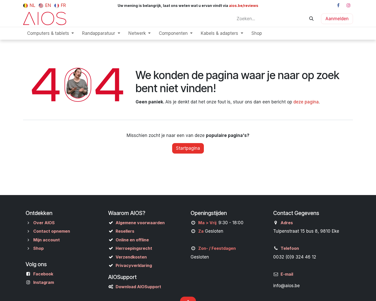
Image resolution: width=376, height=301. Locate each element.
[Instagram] (348, 5)
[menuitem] (29, 5)
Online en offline (132, 239)
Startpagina (188, 148)
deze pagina (306, 101)
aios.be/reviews (243, 5)
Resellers (125, 231)
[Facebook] (338, 5)
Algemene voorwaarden (140, 222)
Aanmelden (337, 18)
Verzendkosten (131, 257)
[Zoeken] (311, 18)
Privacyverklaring (134, 265)
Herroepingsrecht (134, 248)
